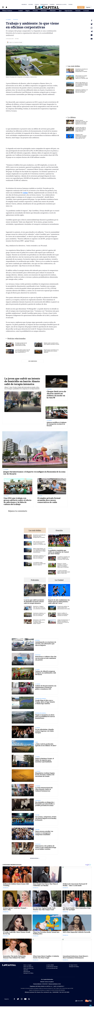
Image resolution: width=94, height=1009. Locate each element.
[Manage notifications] (90, 1006)
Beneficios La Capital (61, 4)
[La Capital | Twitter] (18, 999)
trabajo (25, 193)
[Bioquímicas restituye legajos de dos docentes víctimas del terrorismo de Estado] (35, 775)
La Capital (8, 19)
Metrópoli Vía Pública (28, 973)
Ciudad (20, 10)
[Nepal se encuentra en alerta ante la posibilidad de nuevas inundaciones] (35, 717)
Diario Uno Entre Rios (29, 968)
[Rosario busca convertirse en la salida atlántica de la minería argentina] (46, 351)
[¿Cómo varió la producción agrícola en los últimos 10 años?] (35, 746)
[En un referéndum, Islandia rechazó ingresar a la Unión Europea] (35, 732)
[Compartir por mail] (91, 38)
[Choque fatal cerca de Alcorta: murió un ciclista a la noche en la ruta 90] (56, 387)
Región (28, 10)
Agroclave (26, 969)
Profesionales (44, 4)
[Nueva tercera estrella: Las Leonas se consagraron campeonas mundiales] (35, 834)
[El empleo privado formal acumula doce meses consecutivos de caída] (18, 344)
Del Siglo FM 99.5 (73, 965)
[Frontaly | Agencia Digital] (87, 1001)
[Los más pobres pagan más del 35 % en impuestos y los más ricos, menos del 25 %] (18, 351)
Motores (30, 4)
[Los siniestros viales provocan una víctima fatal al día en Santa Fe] (35, 564)
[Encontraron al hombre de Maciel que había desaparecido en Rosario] (77, 70)
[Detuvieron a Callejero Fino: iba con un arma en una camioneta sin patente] (35, 608)
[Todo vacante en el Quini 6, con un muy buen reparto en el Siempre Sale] (77, 77)
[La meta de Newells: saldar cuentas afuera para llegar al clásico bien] (59, 572)
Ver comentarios (32, 361)
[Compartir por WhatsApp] (91, 27)
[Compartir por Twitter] (91, 24)
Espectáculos (68, 10)
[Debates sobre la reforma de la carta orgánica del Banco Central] (46, 344)
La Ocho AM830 (50, 965)
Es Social (86, 10)
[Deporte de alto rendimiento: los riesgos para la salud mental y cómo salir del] (59, 595)
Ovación (35, 10)
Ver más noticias (34, 858)
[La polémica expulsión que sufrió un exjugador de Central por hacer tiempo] (59, 545)
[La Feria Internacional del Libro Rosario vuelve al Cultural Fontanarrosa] (35, 790)
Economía (44, 10)
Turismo (70, 4)
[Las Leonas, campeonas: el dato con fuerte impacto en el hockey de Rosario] (35, 819)
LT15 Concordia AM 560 (52, 968)
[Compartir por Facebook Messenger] (91, 35)
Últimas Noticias (7, 10)
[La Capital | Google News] (29, 999)
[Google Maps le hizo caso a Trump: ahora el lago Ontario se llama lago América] (35, 703)
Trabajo (37, 4)
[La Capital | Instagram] (21, 999)
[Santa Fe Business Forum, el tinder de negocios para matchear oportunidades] (35, 761)
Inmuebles (24, 4)
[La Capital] (47, 7)
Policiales (53, 10)
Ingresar (88, 7)
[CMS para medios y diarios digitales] (79, 1001)
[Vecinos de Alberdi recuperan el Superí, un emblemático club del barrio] (35, 674)
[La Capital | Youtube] (25, 999)
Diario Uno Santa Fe (28, 966)
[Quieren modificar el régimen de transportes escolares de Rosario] (56, 417)
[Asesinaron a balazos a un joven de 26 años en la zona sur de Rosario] (77, 91)
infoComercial (27, 971)
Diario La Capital (27, 965)
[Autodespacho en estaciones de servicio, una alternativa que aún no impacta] (35, 644)
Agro (60, 10)
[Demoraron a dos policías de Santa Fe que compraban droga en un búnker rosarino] (35, 621)
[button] (3, 7)
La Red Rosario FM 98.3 (52, 966)
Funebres (52, 4)
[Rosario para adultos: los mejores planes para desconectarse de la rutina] (59, 608)
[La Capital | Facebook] (14, 999)
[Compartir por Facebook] (91, 20)
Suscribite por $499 (81, 7)
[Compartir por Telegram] (91, 31)
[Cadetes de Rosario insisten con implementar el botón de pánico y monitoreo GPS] (35, 688)
